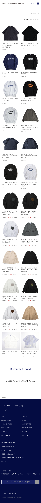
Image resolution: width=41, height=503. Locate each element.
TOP (2, 416)
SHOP (24, 420)
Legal (14, 493)
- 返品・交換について (8, 454)
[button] (29, 3)
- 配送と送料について (8, 446)
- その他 (4, 461)
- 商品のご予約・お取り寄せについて (12, 457)
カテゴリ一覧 (35, 13)
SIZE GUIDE (5, 428)
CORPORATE (26, 424)
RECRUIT (25, 431)
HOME (3, 397)
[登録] (37, 482)
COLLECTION (6, 420)
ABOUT (24, 416)
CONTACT (25, 435)
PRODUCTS (5, 435)
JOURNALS (5, 431)
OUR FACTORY (27, 428)
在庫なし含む (35, 19)
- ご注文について (6, 450)
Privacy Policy (6, 493)
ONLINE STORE (6, 424)
